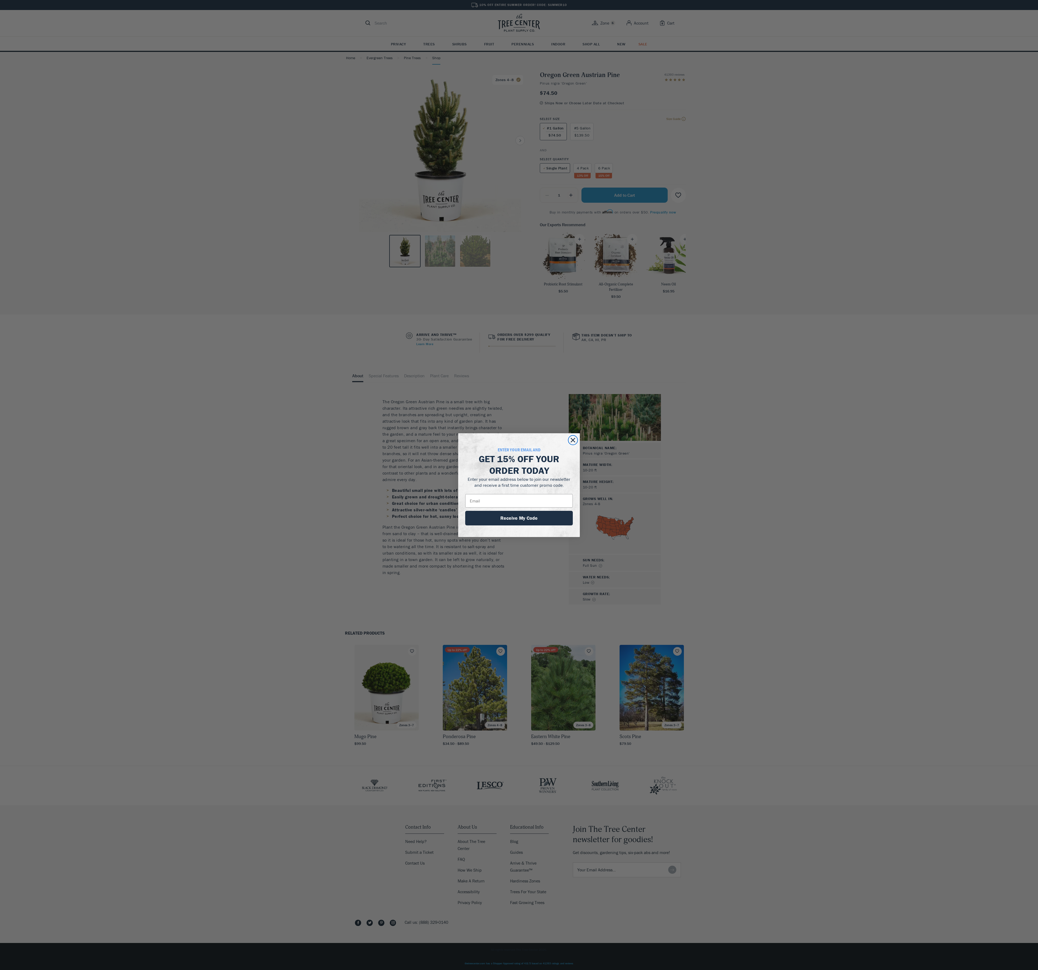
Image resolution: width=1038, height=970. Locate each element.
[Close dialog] (573, 440)
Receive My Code (519, 518)
